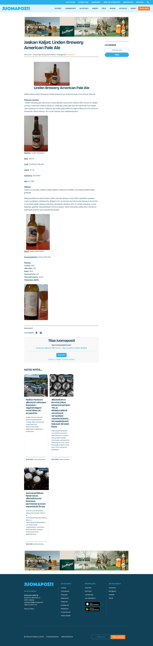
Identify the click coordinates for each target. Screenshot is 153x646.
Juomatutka (83, 2)
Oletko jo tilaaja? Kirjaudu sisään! (61, 359)
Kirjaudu (140, 2)
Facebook (112, 588)
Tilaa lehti (144, 8)
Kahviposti (64, 609)
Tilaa (117, 55)
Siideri (95, 8)
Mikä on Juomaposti (112, 2)
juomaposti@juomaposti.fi (33, 602)
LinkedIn (111, 595)
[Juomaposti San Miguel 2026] (76, 26)
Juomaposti (70, 8)
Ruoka (112, 8)
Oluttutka (70, 2)
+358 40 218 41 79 (30, 605)
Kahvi (133, 8)
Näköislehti (128, 2)
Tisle (104, 8)
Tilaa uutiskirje (118, 637)
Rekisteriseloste (67, 637)
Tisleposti (64, 602)
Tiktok (111, 598)
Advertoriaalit (65, 616)
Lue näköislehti (90, 598)
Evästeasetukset (52, 637)
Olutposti (84, 8)
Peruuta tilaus (29, 609)
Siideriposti (65, 598)
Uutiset (58, 8)
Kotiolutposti (65, 612)
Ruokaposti (65, 605)
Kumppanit (96, 2)
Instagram (112, 591)
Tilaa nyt (61, 355)
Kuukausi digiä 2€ (44, 348)
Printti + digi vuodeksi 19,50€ (71, 348)
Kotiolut (123, 8)
